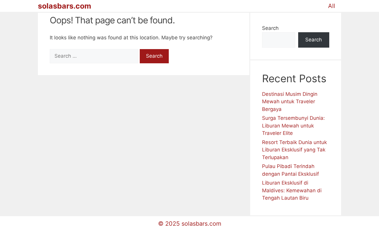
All (331, 5)
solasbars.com (64, 5)
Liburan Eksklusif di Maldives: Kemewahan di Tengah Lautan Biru (292, 190)
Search (270, 28)
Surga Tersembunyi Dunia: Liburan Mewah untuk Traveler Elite (293, 125)
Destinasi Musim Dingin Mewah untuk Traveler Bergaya (289, 101)
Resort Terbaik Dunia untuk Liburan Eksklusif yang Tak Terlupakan (294, 149)
